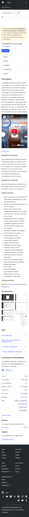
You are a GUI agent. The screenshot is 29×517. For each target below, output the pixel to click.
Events (17, 466)
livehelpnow (7, 46)
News (3, 452)
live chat (16, 400)
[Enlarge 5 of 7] (25, 296)
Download (5, 50)
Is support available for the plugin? (12, 351)
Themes (17, 452)
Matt (4, 479)
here (8, 287)
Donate (18, 469)
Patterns (17, 458)
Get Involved (19, 463)
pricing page (12, 284)
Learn (3, 463)
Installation (6, 65)
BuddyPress (6, 485)
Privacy (4, 458)
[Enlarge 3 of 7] (11, 312)
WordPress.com (7, 477)
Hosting (4, 455)
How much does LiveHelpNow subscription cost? (11, 340)
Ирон (7, 492)
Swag (17, 471)
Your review (5, 427)
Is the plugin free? (7, 335)
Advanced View (6, 415)
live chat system (23, 407)
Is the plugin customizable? (10, 346)
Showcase (18, 449)
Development (7, 69)
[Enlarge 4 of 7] (11, 318)
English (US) (24, 397)
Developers (5, 469)
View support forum (7, 439)
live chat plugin (23, 400)
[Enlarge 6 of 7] (25, 304)
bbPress (5, 482)
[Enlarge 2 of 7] (11, 304)
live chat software (22, 404)
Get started (5, 151)
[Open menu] (26, 2)
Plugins (17, 455)
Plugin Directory (6, 7)
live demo (15, 274)
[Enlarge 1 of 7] (11, 296)
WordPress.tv (6, 471)
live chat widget (23, 410)
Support (5, 73)
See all (25, 427)
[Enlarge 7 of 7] (25, 313)
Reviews (5, 61)
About (3, 449)
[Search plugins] (18, 13)
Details (5, 57)
